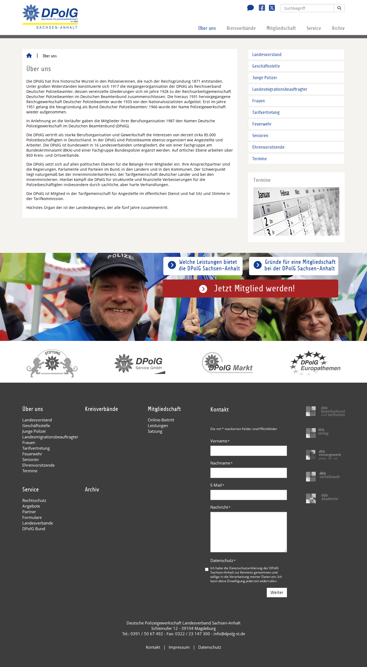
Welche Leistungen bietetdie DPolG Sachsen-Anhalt (209, 265)
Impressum (179, 647)
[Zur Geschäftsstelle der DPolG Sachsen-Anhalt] (249, 8)
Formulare (32, 517)
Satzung (155, 431)
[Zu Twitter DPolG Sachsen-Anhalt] (270, 8)
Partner (29, 511)
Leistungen (158, 425)
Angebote (31, 506)
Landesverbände (37, 523)
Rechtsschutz (34, 500)
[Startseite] (29, 56)
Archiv (338, 28)
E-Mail (217, 485)
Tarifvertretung (266, 112)
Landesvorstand (267, 54)
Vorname (220, 440)
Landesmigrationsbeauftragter (279, 89)
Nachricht (220, 507)
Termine (259, 158)
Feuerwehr (262, 124)
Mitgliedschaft (281, 28)
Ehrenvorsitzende (268, 147)
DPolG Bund (33, 528)
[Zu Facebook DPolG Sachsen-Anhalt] (260, 8)
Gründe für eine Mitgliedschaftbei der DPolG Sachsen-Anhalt (300, 265)
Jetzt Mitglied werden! (254, 289)
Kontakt (153, 647)
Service (314, 28)
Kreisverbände (241, 28)
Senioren (260, 135)
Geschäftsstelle (266, 66)
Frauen (258, 100)
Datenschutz (223, 560)
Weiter (276, 592)
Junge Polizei (264, 77)
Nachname (221, 463)
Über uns (207, 28)
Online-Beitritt (161, 419)
